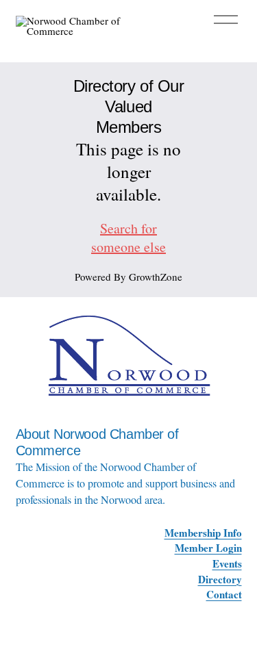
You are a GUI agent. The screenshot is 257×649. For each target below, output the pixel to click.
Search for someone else (128, 237)
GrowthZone (155, 276)
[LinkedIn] (235, 609)
